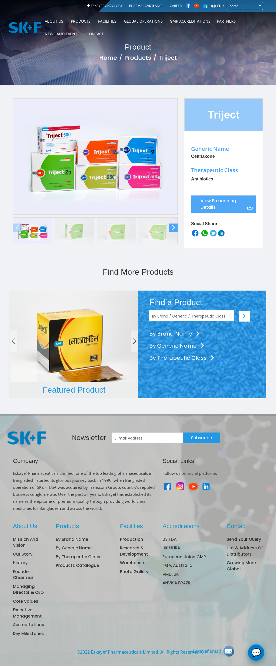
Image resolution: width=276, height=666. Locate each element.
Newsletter (89, 437)
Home (108, 58)
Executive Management (27, 613)
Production (131, 539)
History (20, 563)
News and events (62, 33)
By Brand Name (171, 333)
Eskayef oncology (107, 6)
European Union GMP (184, 557)
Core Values (25, 601)
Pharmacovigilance (146, 6)
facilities (107, 21)
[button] (173, 228)
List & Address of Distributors (245, 551)
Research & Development (134, 551)
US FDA (170, 539)
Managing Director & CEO (28, 589)
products (81, 21)
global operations (143, 21)
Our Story (23, 554)
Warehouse (132, 563)
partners (226, 21)
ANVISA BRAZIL (177, 583)
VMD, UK (171, 574)
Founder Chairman (23, 575)
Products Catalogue (77, 565)
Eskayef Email (207, 651)
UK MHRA (171, 548)
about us (54, 21)
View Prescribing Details (218, 204)
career (176, 6)
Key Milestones (28, 633)
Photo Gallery (134, 571)
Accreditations (28, 624)
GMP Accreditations (190, 21)
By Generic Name (173, 346)
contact (95, 33)
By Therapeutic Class (178, 358)
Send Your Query (244, 539)
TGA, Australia (177, 565)
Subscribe (201, 438)
